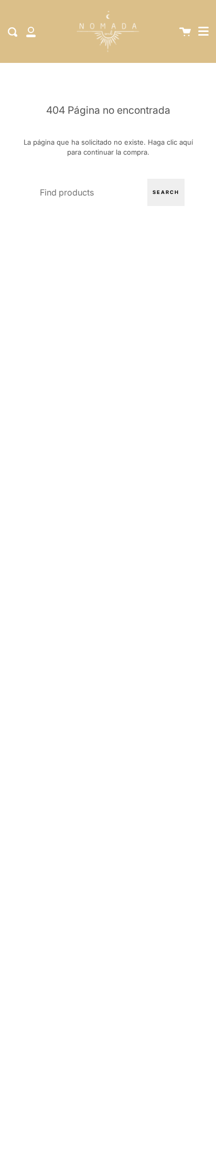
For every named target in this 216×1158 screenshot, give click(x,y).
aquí (186, 142)
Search (166, 192)
